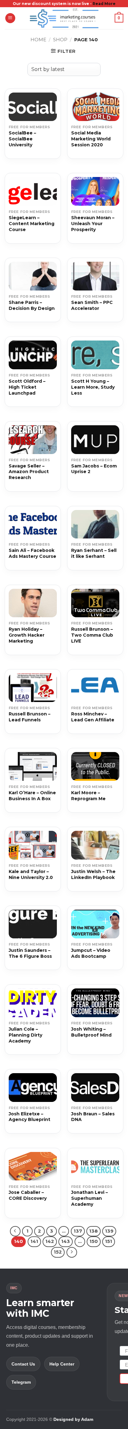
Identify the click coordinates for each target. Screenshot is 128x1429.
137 (78, 1231)
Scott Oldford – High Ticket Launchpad (27, 387)
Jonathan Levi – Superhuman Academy (89, 1198)
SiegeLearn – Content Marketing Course (31, 223)
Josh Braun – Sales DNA (93, 1117)
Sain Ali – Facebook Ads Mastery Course (32, 553)
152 (58, 1252)
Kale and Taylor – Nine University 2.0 (31, 874)
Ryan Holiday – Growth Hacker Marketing (26, 635)
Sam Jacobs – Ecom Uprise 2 (94, 469)
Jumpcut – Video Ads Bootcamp (90, 953)
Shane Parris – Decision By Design (32, 305)
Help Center (61, 1363)
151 (108, 1241)
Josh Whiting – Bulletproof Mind (91, 1032)
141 (34, 1241)
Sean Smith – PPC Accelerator (92, 305)
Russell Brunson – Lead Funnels (29, 717)
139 (109, 1231)
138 (93, 1231)
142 (49, 1241)
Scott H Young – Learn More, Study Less (93, 387)
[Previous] (15, 1231)
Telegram (21, 1382)
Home (38, 40)
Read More (104, 3)
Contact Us (23, 1363)
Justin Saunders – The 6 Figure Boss (30, 953)
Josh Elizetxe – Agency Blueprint (29, 1117)
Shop (60, 40)
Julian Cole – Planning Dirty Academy (25, 1035)
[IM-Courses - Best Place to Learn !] (64, 18)
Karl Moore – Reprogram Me (88, 795)
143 (65, 1241)
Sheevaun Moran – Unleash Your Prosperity (92, 223)
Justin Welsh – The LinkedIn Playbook (93, 874)
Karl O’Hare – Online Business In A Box (32, 795)
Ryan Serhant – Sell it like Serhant (94, 553)
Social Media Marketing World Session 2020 (91, 139)
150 (93, 1241)
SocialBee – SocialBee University (22, 139)
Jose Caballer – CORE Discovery (28, 1195)
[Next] (71, 1252)
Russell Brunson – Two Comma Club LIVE (92, 635)
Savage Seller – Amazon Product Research (29, 472)
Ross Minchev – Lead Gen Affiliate (92, 717)
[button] (10, 18)
